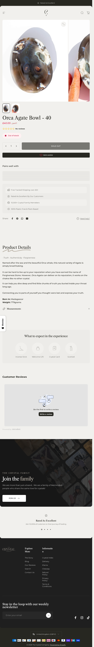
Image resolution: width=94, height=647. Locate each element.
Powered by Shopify (58, 645)
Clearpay (46, 569)
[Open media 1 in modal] (63, 24)
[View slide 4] (50, 529)
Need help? (85, 219)
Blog (27, 561)
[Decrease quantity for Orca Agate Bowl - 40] (5, 146)
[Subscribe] (48, 615)
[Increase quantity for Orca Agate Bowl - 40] (17, 146)
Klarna (45, 565)
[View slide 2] (44, 529)
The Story (29, 558)
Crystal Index (47, 558)
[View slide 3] (47, 529)
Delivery (45, 561)
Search (28, 569)
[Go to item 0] (6, 108)
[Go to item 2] (16, 108)
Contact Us (29, 572)
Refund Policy (45, 573)
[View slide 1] (41, 529)
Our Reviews (30, 565)
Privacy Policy (45, 579)
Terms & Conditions (47, 585)
